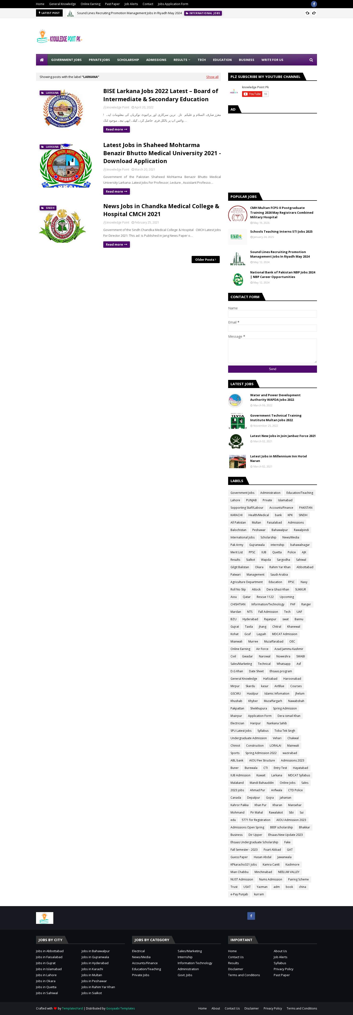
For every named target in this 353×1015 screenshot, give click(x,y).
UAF (299, 612)
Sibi (291, 812)
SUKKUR (300, 589)
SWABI (300, 656)
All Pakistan (238, 522)
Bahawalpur (280, 530)
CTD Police (295, 790)
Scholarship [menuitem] (128, 60)
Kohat (234, 634)
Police (292, 552)
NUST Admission (242, 879)
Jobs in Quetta (46, 987)
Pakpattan (237, 708)
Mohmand (237, 812)
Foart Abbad (272, 850)
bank (278, 515)
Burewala (251, 768)
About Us (280, 951)
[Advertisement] (229, 36)
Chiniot (235, 746)
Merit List (237, 552)
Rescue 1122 (265, 597)
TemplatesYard (72, 1008)
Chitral (276, 627)
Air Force (262, 649)
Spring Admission (285, 708)
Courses (296, 686)
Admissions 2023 (292, 760)
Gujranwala (257, 545)
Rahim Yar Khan (280, 567)
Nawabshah (296, 701)
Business (237, 835)
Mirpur (235, 686)
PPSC (252, 552)
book (289, 887)
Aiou (234, 597)
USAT (247, 887)
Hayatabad (300, 768)
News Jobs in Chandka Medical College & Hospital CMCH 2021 (161, 210)
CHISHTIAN (238, 604)
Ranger (306, 604)
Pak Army (237, 545)
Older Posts (204, 259)
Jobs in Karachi (92, 969)
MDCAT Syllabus (299, 775)
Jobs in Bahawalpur (96, 951)
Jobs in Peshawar (94, 981)
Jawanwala (284, 857)
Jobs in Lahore (46, 975)
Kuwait (260, 775)
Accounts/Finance (281, 508)
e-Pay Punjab (239, 894)
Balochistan (238, 530)
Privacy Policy (283, 969)
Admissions (296, 522)
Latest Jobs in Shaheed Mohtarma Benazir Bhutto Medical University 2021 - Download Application (162, 153)
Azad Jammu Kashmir (288, 649)
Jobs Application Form (173, 4)
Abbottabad (305, 567)
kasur (264, 686)
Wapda (266, 560)
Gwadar (247, 656)
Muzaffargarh (273, 701)
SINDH (303, 515)
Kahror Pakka (240, 805)
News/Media (290, 537)
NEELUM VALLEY (288, 872)
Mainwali (293, 746)
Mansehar (295, 805)
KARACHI (237, 515)
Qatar (247, 597)
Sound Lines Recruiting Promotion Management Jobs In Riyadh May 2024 (129, 13)
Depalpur (253, 798)
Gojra (270, 798)
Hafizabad (270, 679)
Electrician (237, 723)
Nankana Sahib (277, 723)
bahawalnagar (300, 545)
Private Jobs (140, 975)
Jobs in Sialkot (92, 993)
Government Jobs (242, 493)
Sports (235, 753)
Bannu (299, 619)
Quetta (277, 552)
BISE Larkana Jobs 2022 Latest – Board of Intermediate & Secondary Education (160, 95)
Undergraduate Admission (249, 738)
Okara (259, 567)
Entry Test (280, 768)
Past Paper (112, 4)
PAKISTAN (305, 508)
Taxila (249, 627)
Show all (212, 77)
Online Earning (90, 4)
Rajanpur (270, 619)
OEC (292, 641)
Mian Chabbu (240, 872)
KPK (290, 515)
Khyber (253, 701)
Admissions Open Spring (247, 827)
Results (235, 560)
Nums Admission (270, 879)
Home (40, 4)
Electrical (138, 951)
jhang (262, 627)
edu (233, 820)
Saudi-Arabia (279, 574)
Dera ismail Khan (289, 716)
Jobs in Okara (45, 981)
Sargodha (283, 560)
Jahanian (285, 798)
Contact (148, 4)
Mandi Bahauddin (262, 783)
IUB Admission (240, 775)
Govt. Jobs (185, 975)
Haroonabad (292, 679)
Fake (287, 842)
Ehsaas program (281, 671)
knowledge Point (118, 107)
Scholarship (268, 537)
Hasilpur (252, 693)
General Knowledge (62, 4)
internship (277, 545)
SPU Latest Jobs (241, 731)
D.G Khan (237, 671)
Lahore (235, 500)
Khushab (236, 701)
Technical (264, 664)
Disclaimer (235, 969)
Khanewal (293, 627)
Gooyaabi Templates (120, 1008)
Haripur (255, 723)
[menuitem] (42, 59)
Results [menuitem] (180, 60)
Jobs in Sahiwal (47, 993)
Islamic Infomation (276, 693)
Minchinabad (263, 872)
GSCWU (236, 693)
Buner (235, 768)
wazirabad (290, 753)
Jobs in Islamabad (49, 969)
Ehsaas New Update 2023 (285, 835)
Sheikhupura (258, 708)
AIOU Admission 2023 (291, 820)
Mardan (236, 612)
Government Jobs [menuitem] (66, 60)
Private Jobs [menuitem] (99, 60)
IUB (264, 552)
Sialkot (250, 560)
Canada (236, 798)
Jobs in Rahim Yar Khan (98, 987)
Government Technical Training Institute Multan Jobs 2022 (276, 417)
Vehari (277, 738)
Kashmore (292, 864)
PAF (292, 604)
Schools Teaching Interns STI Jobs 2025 (281, 231)
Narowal (264, 656)
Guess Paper (239, 857)
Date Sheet (256, 671)
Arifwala (276, 790)
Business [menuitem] (246, 60)
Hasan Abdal (262, 857)
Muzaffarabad (273, 641)
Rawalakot (276, 812)
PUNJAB (251, 500)
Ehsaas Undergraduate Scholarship (254, 842)
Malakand (237, 783)
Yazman (262, 887)
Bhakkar (304, 827)
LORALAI (275, 746)
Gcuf (247, 634)
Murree (253, 641)
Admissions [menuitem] (156, 60)
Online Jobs (287, 783)
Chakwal (293, 738)
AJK (304, 552)
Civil (233, 656)
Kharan (277, 805)
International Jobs (243, 537)
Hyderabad (250, 619)
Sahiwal (301, 560)
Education (275, 582)
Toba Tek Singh (284, 731)
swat (285, 619)
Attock (256, 589)
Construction (255, 746)
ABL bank (237, 760)
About (216, 1008)
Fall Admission (268, 612)
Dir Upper (255, 835)
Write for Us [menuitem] (272, 60)
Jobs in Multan (92, 975)
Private (267, 500)
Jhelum (299, 693)
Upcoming (287, 597)
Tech (287, 612)
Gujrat (235, 627)
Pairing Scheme (298, 879)
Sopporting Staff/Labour (247, 508)
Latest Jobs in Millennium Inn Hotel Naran (278, 458)
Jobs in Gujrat (45, 963)
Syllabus (262, 731)
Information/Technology (267, 604)
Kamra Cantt (271, 864)
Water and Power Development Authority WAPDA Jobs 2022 (275, 397)
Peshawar (259, 530)
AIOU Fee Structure (262, 760)
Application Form (260, 716)
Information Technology (195, 963)
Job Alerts (131, 4)
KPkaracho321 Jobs (244, 864)
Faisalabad (274, 522)
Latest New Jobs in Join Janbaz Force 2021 (283, 436)
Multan (256, 522)
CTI (265, 768)
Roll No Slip (238, 589)
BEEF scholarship (281, 827)
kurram (259, 894)
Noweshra (283, 656)
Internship (185, 957)
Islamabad (285, 500)
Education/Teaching (299, 493)
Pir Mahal (256, 812)
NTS (249, 612)
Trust (234, 887)
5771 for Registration (256, 820)
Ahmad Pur (257, 790)
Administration (270, 493)
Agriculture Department (247, 582)
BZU (234, 619)
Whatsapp (284, 664)
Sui (302, 812)
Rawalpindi (301, 530)
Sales (304, 783)
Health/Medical (259, 515)
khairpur (236, 716)
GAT (290, 850)
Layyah (261, 634)
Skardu (250, 686)
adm (277, 887)
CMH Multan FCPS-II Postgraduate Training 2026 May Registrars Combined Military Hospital (281, 212)
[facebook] (314, 4)
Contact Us (236, 957)
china (302, 887)
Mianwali (236, 641)
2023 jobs (237, 790)
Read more (114, 129)
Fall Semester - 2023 (244, 850)
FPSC (291, 582)
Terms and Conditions (244, 975)
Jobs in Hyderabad (95, 963)
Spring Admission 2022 (261, 753)
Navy (304, 582)
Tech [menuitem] (202, 60)
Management (255, 574)
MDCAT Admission (284, 634)
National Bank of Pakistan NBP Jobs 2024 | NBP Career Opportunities (282, 274)
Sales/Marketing (241, 664)
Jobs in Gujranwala (95, 957)
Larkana (276, 775)
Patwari (236, 574)
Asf (299, 664)
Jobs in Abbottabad (50, 951)
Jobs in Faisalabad (49, 957)
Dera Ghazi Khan (278, 589)
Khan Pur (261, 805)
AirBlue (279, 686)
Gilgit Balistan (240, 567)
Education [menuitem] (222, 60)
